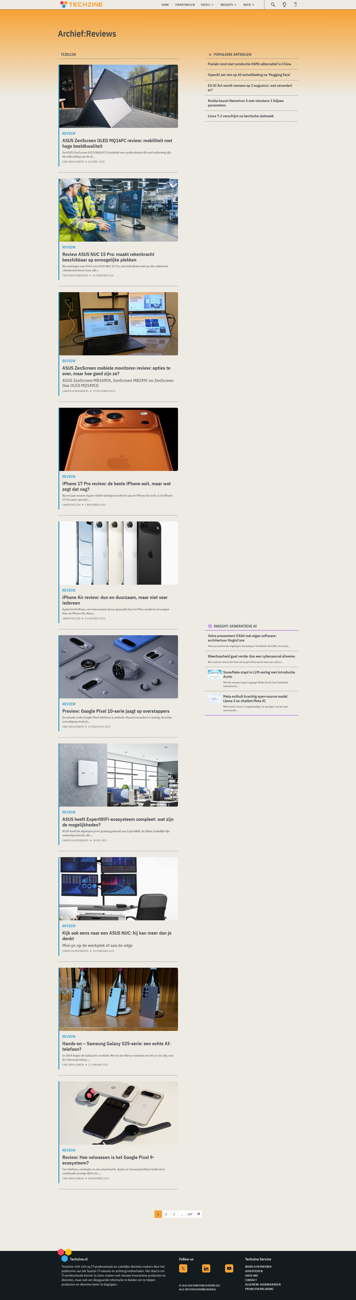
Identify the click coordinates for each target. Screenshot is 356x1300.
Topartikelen (185, 5)
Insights (226, 5)
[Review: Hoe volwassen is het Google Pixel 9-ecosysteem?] (118, 1113)
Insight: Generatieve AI (235, 626)
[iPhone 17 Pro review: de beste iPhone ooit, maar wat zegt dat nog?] (118, 439)
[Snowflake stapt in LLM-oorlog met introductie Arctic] (215, 679)
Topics (205, 5)
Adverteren (254, 1271)
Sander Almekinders (75, 391)
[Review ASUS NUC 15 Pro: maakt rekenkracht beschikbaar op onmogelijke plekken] (118, 210)
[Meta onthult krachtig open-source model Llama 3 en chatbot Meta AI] (215, 703)
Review (68, 133)
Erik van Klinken (73, 161)
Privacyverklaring (259, 1289)
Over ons (251, 1275)
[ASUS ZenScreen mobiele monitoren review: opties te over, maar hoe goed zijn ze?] (118, 323)
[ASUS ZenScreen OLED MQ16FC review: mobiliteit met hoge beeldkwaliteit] (118, 96)
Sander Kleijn (71, 504)
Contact (251, 1280)
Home (165, 5)
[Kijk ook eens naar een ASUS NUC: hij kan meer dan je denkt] (118, 888)
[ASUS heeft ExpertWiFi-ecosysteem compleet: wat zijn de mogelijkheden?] (118, 775)
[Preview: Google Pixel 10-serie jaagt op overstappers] (118, 666)
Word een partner (258, 1266)
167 (189, 1214)
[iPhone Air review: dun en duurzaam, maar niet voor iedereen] (118, 553)
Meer (247, 5)
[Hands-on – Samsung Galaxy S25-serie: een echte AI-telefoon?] (118, 999)
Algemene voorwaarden (263, 1284)
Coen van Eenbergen (75, 275)
